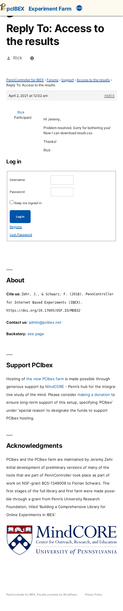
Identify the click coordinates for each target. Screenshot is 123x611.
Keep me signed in (27, 203)
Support (67, 80)
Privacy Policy (93, 594)
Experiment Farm (50, 8)
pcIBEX (15, 8)
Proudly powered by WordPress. (58, 594)
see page (35, 333)
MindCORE (54, 386)
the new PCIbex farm (45, 378)
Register (16, 227)
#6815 (109, 95)
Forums (52, 80)
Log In (20, 216)
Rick (17, 57)
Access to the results (93, 80)
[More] (79, 8)
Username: (17, 180)
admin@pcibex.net (45, 322)
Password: (17, 192)
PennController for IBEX (25, 80)
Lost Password (21, 235)
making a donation (94, 394)
